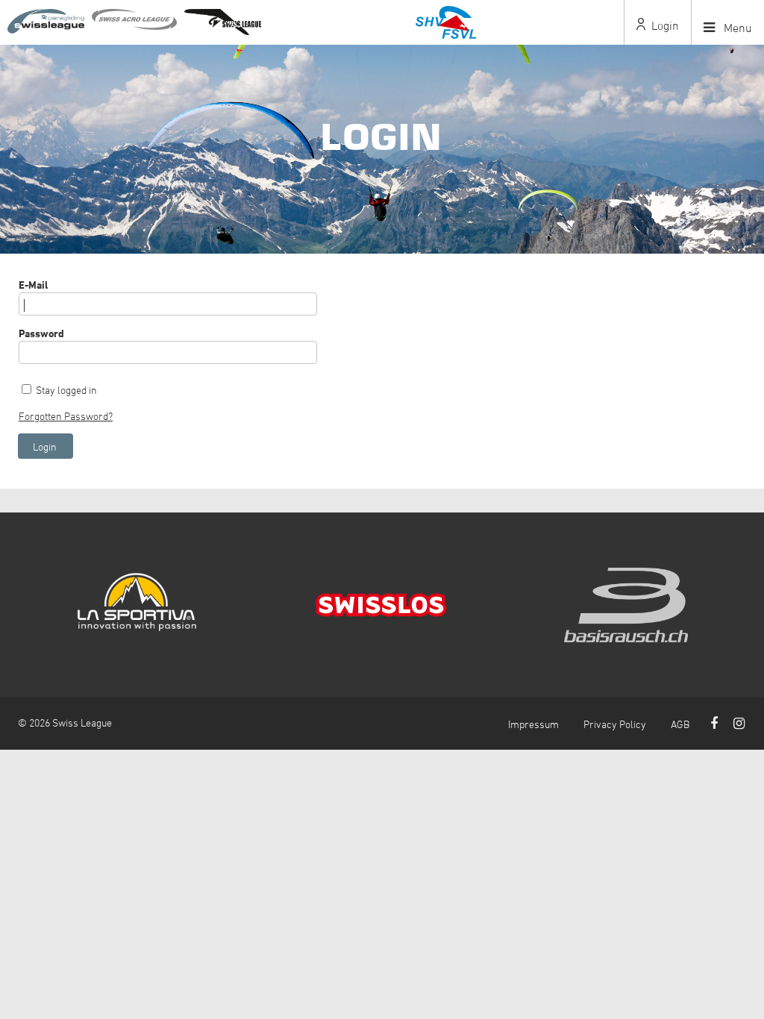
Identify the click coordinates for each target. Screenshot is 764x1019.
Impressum (533, 724)
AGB (680, 724)
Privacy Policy (614, 724)
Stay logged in (66, 389)
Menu (736, 27)
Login (663, 25)
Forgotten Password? (66, 416)
